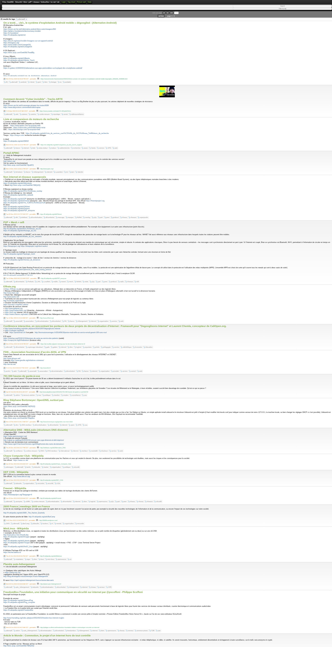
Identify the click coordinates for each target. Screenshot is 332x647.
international (65, 451)
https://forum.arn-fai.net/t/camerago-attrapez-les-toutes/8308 (26, 105)
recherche (76, 148)
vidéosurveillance (77, 114)
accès (8, 371)
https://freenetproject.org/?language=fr (17, 495)
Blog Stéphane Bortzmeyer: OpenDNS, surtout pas (33, 400)
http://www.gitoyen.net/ (11, 358)
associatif (19, 321)
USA (58, 483)
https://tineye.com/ (17, 135)
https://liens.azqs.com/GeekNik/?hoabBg (18, 52)
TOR (152, 631)
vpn (159, 631)
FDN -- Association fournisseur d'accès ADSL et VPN (34, 352)
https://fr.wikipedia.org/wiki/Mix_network (18, 195)
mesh (71, 282)
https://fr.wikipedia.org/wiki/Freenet (16, 201)
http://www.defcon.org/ (21, 476)
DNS (42, 451)
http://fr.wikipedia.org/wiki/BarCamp (42, 517)
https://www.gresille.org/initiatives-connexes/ (27, 360)
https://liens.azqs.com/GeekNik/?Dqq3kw (18, 418)
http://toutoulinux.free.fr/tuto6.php (15, 535)
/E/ (7, 82)
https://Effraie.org (12, 289)
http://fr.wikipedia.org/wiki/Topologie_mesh (19, 254)
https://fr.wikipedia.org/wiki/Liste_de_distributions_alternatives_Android (29, 76)
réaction (57, 395)
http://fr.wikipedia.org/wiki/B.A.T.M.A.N (17, 275)
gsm (39, 82)
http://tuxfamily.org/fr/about (13, 301)
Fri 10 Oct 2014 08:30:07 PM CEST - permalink (21, 368)
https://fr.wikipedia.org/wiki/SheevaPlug (18, 600)
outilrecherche (65, 148)
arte (17, 114)
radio (122, 282)
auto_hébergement (22, 587)
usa (85, 395)
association (30, 321)
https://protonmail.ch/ (17, 332)
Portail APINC (11, 153)
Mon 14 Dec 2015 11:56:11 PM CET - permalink (21, 169)
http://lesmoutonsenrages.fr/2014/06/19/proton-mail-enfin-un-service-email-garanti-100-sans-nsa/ (71, 332)
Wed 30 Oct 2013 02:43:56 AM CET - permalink (21, 584)
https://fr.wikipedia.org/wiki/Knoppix (16, 537)
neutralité (94, 451)
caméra (33, 114)
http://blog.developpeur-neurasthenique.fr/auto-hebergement (25, 576)
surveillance (76, 395)
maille (55, 282)
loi (67, 172)
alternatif (22, 19)
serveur (102, 587)
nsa (39, 395)
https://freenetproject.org (95, 201)
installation (19, 559)
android (23, 82)
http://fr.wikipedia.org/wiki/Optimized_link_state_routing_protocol (27, 270)
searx (86, 148)
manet (63, 282)
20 (164, 13)
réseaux (133, 217)
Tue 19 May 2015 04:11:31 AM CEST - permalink (21, 278)
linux (42, 559)
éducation (149, 347)
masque (71, 217)
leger (28, 559)
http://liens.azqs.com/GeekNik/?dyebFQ (18, 165)
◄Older (161, 16)
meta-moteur (43, 148)
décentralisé (50, 217)
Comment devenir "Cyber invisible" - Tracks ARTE (33, 99)
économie (138, 347)
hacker (46, 467)
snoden (65, 395)
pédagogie (107, 347)
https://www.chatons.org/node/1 (17, 314)
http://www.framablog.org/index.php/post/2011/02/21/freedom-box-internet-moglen (33, 618)
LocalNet (47, 282)
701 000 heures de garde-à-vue (21, 376)
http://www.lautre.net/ (11, 297)
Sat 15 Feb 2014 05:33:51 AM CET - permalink (20, 392)
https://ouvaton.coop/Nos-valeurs (15, 305)
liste (33, 148)
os (60, 82)
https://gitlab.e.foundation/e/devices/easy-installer (22, 31)
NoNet (79, 217)
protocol (116, 217)
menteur (85, 451)
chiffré (28, 501)
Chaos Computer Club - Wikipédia (23, 455)
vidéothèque (127, 347)
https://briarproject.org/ (11, 246)
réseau (124, 217)
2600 (8, 524)
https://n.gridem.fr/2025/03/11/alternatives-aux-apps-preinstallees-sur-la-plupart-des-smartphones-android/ (42, 68)
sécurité (76, 467)
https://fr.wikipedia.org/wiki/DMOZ (16, 141)
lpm (72, 172)
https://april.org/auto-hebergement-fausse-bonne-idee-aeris (32, 580)
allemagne (9, 467)
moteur (53, 148)
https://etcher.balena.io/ (12, 552)
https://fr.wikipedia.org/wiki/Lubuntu (16, 541)
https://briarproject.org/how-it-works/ (34, 246)
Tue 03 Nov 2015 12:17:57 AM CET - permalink (21, 214)
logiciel (78, 347)
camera (24, 114)
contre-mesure (44, 114)
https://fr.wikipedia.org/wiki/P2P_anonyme (19, 210)
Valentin (80, 172)
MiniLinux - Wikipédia (16, 528)
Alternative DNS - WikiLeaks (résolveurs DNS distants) (35, 430)
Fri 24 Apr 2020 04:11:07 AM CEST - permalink (20, 111)
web (116, 148)
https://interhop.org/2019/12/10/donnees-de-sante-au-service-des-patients (30, 338)
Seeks (93, 148)
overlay (87, 217)
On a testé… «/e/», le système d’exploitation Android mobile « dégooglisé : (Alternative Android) (60, 22)
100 (171, 13)
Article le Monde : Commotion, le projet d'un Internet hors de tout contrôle (47, 635)
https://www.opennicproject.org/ (15, 436)
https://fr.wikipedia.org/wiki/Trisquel (16, 543)
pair (101, 217)
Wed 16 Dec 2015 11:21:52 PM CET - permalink (21, 145)
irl (52, 524)
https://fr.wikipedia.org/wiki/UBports (16, 58)
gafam (55, 347)
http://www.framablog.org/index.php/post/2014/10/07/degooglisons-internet (32, 329)
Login (64, 2)
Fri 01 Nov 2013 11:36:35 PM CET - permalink (20, 520)
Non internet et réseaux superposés (24, 177)
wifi (137, 282)
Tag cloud (71, 2)
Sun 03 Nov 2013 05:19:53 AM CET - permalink (21, 464)
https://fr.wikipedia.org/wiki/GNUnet (16, 207)
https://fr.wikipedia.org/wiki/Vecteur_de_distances (21, 260)
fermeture (19, 172)
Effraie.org (9, 286)
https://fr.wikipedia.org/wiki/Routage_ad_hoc (19, 231)
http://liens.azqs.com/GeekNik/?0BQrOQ (25, 185)
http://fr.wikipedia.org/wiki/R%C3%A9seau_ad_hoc (22, 229)
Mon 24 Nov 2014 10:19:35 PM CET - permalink (21, 344)
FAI (65, 321)
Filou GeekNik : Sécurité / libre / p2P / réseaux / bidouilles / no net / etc (31, 2)
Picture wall (81, 2)
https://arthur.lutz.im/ (12, 572)
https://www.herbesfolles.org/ (16, 310)
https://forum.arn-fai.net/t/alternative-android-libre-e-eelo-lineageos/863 (29, 29)
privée (97, 347)
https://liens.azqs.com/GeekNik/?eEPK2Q (19, 406)
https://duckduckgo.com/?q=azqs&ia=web (24, 129)
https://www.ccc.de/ (20, 460)
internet (26, 148)
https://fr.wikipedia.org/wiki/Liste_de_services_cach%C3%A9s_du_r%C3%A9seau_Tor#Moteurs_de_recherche (67, 133)
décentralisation (36, 217)
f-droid (32, 82)
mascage (61, 217)
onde (86, 282)
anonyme (19, 501)
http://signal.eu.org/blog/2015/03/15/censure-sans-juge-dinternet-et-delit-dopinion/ (33, 440)
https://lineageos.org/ (11, 43)
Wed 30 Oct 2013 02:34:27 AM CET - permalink (21, 627)
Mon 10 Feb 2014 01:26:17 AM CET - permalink (21, 422)
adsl (15, 371)
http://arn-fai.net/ (9, 364)
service (114, 321)
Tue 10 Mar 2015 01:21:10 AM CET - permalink (21, 318)
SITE (109, 148)
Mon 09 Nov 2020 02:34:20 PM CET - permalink (21, 79)
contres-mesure (31, 451)
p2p (95, 217)
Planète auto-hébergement (19, 564)
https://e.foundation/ (10, 33)
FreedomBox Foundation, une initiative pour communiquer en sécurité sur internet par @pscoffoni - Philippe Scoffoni (73, 592)
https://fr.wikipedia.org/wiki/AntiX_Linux (18, 546)
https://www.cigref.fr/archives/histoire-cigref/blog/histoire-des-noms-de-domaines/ (33, 444)
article (18, 395)
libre (45, 82)
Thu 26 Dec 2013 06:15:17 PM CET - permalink (21, 448)
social (66, 114)
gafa (47, 347)
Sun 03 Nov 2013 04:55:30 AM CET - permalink (21, 498)
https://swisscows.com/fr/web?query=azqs (29, 127)
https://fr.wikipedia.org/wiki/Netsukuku (17, 183)
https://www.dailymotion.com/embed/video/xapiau (21, 107)
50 (167, 13)
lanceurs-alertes (29, 395)
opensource (103, 501)
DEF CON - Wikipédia (15, 472)
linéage (53, 82)
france (18, 148)
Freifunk (30, 282)
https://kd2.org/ (10, 312)
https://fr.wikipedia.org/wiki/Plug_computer (19, 602)
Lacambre (59, 172)
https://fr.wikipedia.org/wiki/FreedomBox (18, 610)
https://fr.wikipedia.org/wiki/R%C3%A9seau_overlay (22, 191)
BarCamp (26, 524)
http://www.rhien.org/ (11, 293)
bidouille (37, 467)
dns (17, 425)
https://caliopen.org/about (14, 330)
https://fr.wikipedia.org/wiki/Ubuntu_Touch (18, 60)
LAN (38, 282)
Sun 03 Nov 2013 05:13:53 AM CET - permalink (21, 480)
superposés (144, 217)
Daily (90, 2)
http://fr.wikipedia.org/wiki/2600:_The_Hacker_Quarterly (24, 513)
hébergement (38, 172)
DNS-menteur (26, 425)
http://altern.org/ (9, 161)
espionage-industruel (35, 347)
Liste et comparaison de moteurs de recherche (31, 119)
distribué (24, 217)
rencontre (40, 483)
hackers (45, 524)
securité (50, 483)
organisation (104, 321)
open (72, 425)
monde (58, 524)
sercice (101, 148)
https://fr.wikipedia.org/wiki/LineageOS (17, 47)
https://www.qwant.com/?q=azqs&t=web (25, 125)
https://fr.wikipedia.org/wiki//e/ (14, 35)
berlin (29, 467)
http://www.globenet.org (13, 308)
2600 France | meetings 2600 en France (26, 506)
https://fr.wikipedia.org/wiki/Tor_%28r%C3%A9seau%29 (24, 203)
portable (68, 82)
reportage (56, 114)
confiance (19, 451)
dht (17, 217)
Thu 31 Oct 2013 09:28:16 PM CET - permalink (21, 556)
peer (107, 217)
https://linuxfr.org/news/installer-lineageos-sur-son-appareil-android (28, 41)
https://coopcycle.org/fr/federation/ (16, 340)
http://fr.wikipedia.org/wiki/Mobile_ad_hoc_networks (22, 236)
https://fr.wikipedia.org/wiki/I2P (14, 199)
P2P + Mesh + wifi (13, 222)
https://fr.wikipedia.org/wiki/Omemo (16, 209)
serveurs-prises (142, 631)
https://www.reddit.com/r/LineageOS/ (17, 45)
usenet (133, 371)
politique (47, 395)
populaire (88, 347)
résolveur (104, 451)
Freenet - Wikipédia (14, 488)
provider (116, 371)
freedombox (71, 631)
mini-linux (50, 559)
